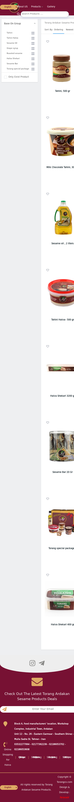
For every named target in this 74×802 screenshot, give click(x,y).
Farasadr (64, 798)
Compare (52, 86)
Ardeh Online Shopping (52, 757)
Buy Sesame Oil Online (66, 757)
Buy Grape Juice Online (22, 757)
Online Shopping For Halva (36, 757)
